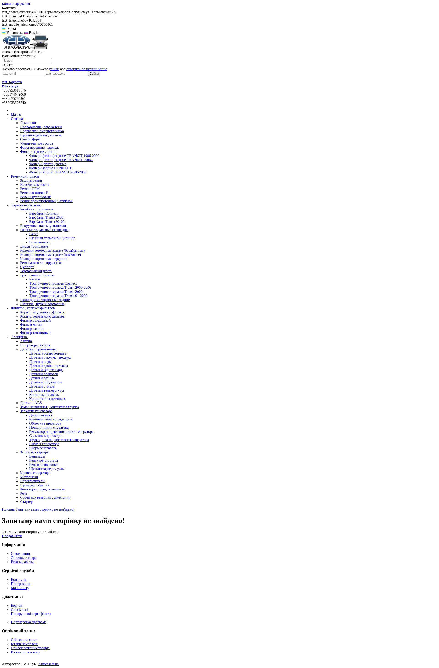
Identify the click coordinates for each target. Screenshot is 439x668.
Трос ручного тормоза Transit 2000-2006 (60, 287)
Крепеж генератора (35, 473)
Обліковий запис (24, 640)
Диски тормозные (34, 246)
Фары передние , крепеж (39, 147)
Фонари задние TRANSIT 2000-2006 (57, 172)
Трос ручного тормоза (37, 275)
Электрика (19, 337)
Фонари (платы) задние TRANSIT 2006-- (61, 160)
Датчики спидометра (45, 382)
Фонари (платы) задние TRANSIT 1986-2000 (64, 156)
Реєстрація (10, 86)
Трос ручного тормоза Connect (53, 283)
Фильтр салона (31, 329)
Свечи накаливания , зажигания (45, 497)
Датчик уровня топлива (47, 353)
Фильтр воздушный (35, 320)
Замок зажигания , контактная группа (49, 407)
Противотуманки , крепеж (40, 135)
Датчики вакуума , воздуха (50, 357)
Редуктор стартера (43, 460)
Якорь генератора (43, 448)
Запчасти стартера (34, 452)
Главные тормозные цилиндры (44, 230)
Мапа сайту (20, 588)
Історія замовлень (24, 644)
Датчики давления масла (48, 366)
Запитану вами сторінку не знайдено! (45, 509)
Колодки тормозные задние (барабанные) (52, 250)
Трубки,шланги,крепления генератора (59, 440)
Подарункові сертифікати (31, 614)
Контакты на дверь (44, 394)
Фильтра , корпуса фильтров (33, 308)
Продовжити (12, 536)
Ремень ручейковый (35, 197)
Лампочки (28, 123)
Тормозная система (26, 205)
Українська (14, 33)
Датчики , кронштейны (38, 349)
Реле (23, 493)
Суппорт (27, 267)
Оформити (21, 4)
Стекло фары (30, 139)
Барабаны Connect (43, 213)
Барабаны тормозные (36, 209)
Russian (34, 33)
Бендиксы (37, 456)
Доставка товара (24, 558)
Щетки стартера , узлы (46, 469)
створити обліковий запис (86, 69)
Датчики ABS (31, 403)
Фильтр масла (31, 324)
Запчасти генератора (36, 411)
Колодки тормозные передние (43, 259)
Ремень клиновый (34, 193)
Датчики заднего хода (46, 370)
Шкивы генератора (44, 444)
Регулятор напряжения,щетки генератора (61, 432)
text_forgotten (12, 82)
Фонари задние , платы (38, 152)
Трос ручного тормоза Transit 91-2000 (58, 296)
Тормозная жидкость (36, 271)
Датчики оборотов (43, 374)
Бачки (33, 234)
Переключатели (32, 481)
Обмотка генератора (45, 423)
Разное (34, 279)
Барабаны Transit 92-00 (46, 222)
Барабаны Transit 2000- (46, 217)
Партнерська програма (28, 622)
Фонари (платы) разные (47, 164)
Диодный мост (40, 415)
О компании (20, 553)
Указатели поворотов (36, 143)
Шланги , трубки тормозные (42, 304)
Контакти (18, 580)
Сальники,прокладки (45, 436)
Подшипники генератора (49, 427)
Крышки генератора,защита (51, 419)
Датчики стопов (41, 386)
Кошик (7, 4)
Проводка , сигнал (34, 485)
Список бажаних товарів (30, 648)
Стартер (26, 502)
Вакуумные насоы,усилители (43, 226)
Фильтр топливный (35, 333)
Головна (8, 509)
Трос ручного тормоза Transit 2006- (56, 292)
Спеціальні (19, 609)
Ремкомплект (39, 242)
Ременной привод (25, 176)
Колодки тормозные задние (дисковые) (50, 254)
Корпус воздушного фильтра (42, 312)
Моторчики (29, 477)
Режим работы (22, 562)
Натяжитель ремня (34, 184)
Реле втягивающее (43, 464)
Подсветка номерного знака (42, 131)
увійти (54, 69)
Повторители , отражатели (41, 127)
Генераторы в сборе (35, 345)
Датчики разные (42, 378)
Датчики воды (40, 362)
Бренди (16, 605)
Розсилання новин (25, 652)
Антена (26, 341)
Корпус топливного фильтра (42, 316)
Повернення (20, 584)
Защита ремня (31, 180)
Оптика (17, 119)
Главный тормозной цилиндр (52, 238)
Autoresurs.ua (48, 664)
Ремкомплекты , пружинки (41, 263)
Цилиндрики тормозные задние (45, 300)
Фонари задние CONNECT (50, 168)
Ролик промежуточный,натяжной (46, 201)
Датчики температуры (46, 390)
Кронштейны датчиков (47, 399)
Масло (16, 114)
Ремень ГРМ (30, 189)
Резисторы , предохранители (42, 489)
